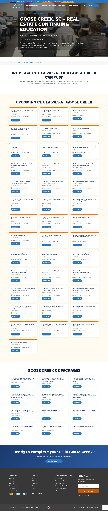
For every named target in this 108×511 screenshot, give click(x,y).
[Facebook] (79, 496)
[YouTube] (88, 496)
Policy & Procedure (37, 493)
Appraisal (37, 1)
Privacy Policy (13, 507)
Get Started (58, 478)
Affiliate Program (59, 491)
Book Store (62, 6)
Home (12, 1)
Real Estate (20, 1)
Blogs (33, 486)
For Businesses (73, 6)
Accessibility (34, 507)
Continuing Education (27, 62)
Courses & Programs (49, 6)
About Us (34, 478)
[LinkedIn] (82, 496)
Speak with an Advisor (54, 461)
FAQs (33, 488)
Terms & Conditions (24, 507)
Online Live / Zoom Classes (62, 486)
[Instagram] (85, 496)
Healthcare (57, 1)
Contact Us (35, 491)
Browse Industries (32, 6)
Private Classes (36, 481)
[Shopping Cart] (84, 5)
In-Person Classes (60, 483)
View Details (15, 120)
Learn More (15, 386)
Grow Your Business (60, 488)
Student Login (93, 6)
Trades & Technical (68, 1)
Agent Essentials (59, 481)
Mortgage (29, 1)
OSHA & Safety (47, 1)
